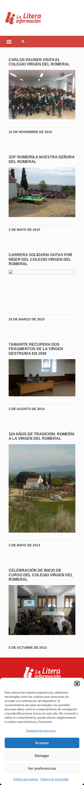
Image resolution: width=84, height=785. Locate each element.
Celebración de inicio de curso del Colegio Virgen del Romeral (41, 574)
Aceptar (42, 743)
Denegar (42, 755)
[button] (77, 683)
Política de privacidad (54, 779)
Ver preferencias (42, 768)
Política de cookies (25, 779)
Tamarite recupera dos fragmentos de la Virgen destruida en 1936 (36, 348)
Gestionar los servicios (41, 730)
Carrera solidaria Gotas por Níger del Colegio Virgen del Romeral (40, 259)
